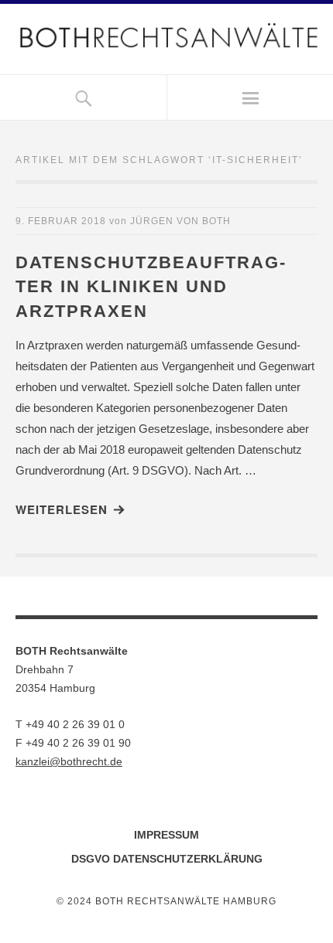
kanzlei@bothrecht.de (68, 761)
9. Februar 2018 (60, 221)
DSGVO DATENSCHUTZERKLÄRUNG (167, 859)
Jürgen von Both (180, 221)
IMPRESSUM (166, 835)
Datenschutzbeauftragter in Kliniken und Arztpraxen (150, 287)
